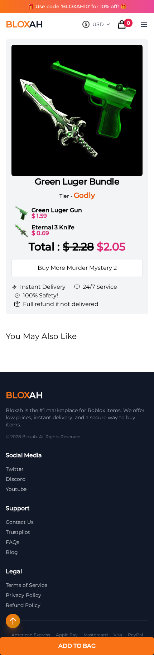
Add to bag (77, 645)
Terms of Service (26, 585)
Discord (15, 479)
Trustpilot (18, 532)
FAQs (12, 542)
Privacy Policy (23, 595)
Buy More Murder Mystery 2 (77, 267)
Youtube (16, 489)
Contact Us (20, 522)
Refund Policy (23, 605)
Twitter (15, 469)
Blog (12, 552)
